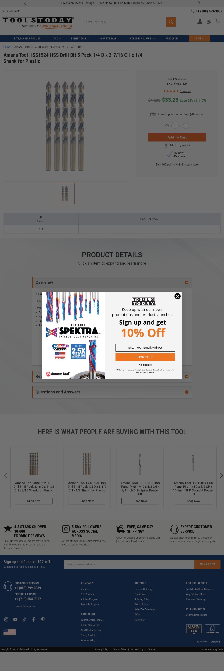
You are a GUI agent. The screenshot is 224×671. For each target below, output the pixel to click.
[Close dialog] (177, 296)
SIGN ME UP (145, 357)
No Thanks (145, 364)
